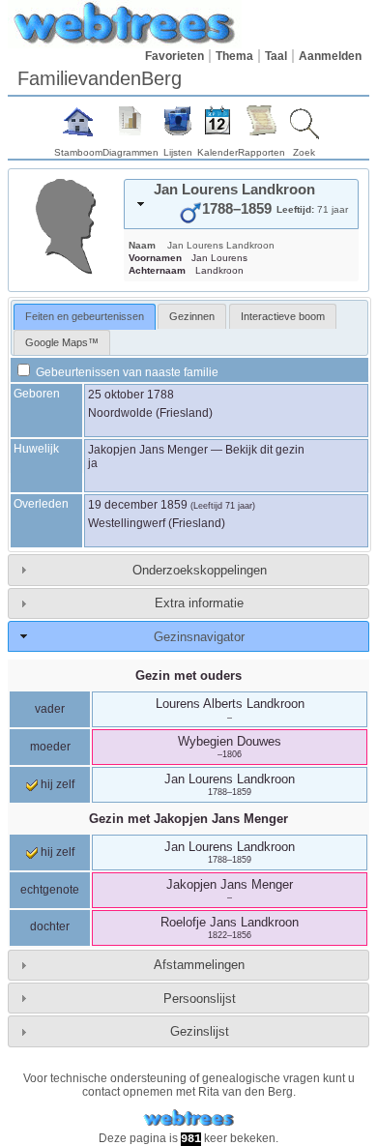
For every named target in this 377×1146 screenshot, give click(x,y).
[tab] (241, 204)
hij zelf (56, 784)
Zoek (304, 152)
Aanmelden (330, 56)
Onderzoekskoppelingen (199, 570)
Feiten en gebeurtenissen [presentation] (84, 316)
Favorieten (174, 56)
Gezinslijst (199, 1031)
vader (50, 709)
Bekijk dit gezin (264, 449)
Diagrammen (130, 152)
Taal (276, 56)
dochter (50, 926)
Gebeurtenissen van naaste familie (125, 372)
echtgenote (49, 889)
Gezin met (188, 818)
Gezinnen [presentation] (192, 316)
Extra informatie (199, 603)
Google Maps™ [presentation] (62, 342)
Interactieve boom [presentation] (283, 316)
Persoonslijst (199, 998)
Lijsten (177, 152)
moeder (50, 746)
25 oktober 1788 (131, 394)
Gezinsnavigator (199, 637)
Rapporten (261, 152)
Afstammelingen (199, 964)
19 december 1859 (138, 505)
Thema (234, 56)
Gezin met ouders (188, 675)
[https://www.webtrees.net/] (188, 1118)
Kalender (217, 152)
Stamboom (78, 152)
